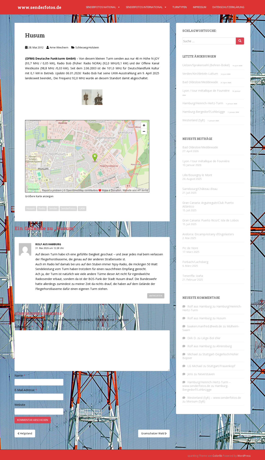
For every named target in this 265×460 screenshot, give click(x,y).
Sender (53, 208)
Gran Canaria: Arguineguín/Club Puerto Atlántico (208, 204)
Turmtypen (179, 7)
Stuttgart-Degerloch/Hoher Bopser (210, 356)
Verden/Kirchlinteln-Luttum (200, 74)
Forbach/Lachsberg (195, 262)
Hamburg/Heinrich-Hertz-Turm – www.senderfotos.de (206, 384)
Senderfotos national (101, 7)
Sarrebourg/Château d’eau (199, 189)
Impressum (199, 7)
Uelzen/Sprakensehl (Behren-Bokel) (206, 65)
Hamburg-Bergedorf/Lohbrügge (203, 112)
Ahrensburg (224, 346)
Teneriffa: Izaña (192, 276)
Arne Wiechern (59, 47)
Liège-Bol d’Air (210, 338)
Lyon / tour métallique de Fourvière (206, 90)
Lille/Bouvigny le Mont (197, 175)
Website (19, 405)
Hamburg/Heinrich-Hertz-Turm (202, 103)
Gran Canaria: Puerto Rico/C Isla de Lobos (210, 220)
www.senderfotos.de (39, 7)
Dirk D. (191, 338)
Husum (30, 208)
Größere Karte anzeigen (39, 196)
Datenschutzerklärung (228, 7)
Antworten (155, 295)
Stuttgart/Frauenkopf (221, 366)
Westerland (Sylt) (193, 120)
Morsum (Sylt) (195, 401)
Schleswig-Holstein (87, 47)
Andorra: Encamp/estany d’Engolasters (208, 234)
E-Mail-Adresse (25, 390)
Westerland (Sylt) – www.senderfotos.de (214, 398)
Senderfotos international (144, 7)
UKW (82, 208)
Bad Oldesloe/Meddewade (200, 82)
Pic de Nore (190, 248)
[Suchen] (240, 40)
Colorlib (217, 456)
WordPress (244, 456)
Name (19, 375)
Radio (42, 208)
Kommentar (23, 327)
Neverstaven (206, 374)
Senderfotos (68, 208)
